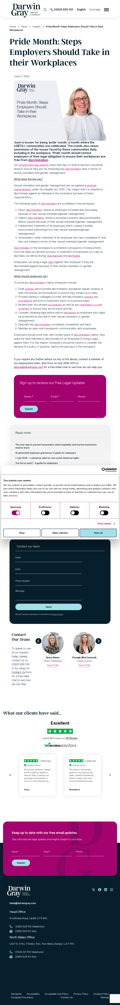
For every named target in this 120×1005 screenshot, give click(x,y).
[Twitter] (93, 889)
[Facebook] (99, 889)
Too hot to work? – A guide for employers (36, 463)
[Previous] (38, 641)
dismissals (74, 255)
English (81, 9)
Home (13, 26)
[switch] (45, 512)
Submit (29, 408)
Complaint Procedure (22, 997)
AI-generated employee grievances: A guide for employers (45, 453)
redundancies (54, 255)
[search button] (45, 9)
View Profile (53, 665)
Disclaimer (16, 993)
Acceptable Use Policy (56, 993)
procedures (25, 300)
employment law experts (34, 164)
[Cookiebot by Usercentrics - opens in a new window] (104, 470)
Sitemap (104, 997)
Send (49, 606)
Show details (104, 523)
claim (51, 262)
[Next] (98, 641)
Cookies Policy (101, 993)
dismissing (70, 312)
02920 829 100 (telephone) (29, 926)
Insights (36, 26)
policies (29, 288)
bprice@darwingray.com (28, 367)
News (24, 26)
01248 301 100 (23, 951)
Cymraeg (94, 9)
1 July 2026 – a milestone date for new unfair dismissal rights (47, 458)
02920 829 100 (63, 9)
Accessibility (33, 993)
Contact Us (18, 672)
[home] (18, 891)
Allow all (98, 533)
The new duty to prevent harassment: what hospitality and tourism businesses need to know (56, 446)
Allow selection (60, 533)
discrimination (38, 160)
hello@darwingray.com (23, 903)
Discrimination (22, 247)
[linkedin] (105, 889)
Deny (22, 533)
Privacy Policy (57, 614)
